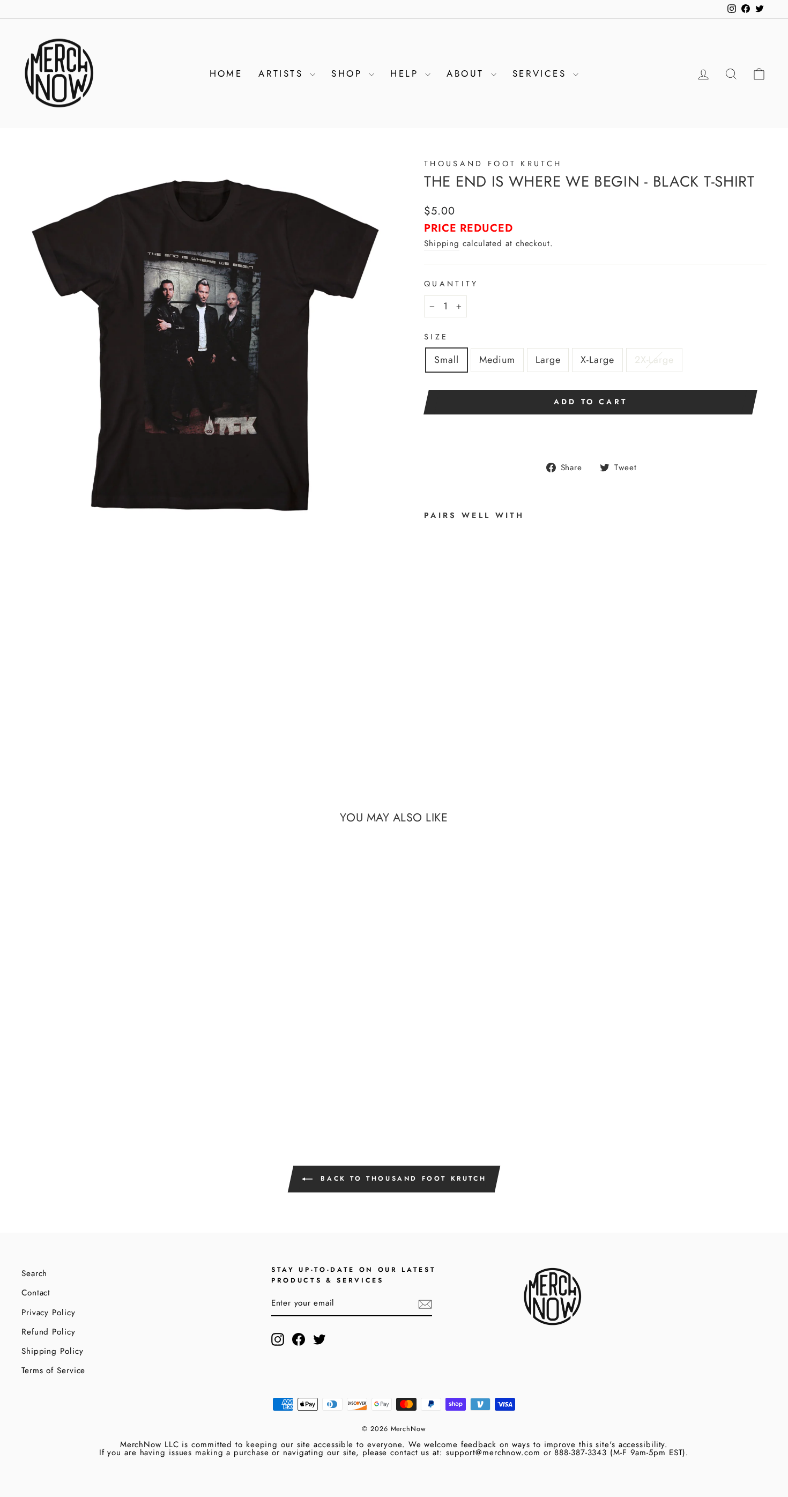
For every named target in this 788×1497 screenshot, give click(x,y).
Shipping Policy (52, 1351)
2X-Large (654, 360)
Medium (497, 360)
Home (226, 73)
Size (436, 336)
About (467, 73)
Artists (282, 73)
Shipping (441, 243)
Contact (35, 1293)
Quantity (451, 283)
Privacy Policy (48, 1312)
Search (34, 1273)
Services (541, 73)
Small (446, 360)
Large (548, 360)
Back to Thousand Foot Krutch (401, 1178)
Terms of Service (53, 1370)
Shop (348, 73)
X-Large (597, 360)
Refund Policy (48, 1332)
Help (406, 73)
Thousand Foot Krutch (493, 163)
